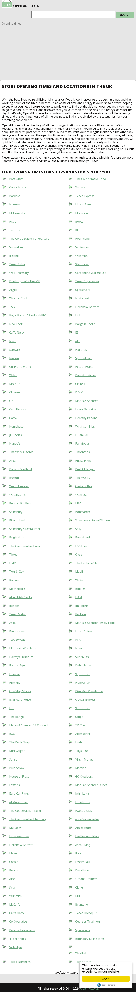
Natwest (14, 204)
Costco (13, 862)
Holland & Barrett (87, 307)
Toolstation (17, 640)
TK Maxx (81, 725)
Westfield (81, 953)
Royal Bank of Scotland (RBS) (28, 315)
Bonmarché (83, 512)
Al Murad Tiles (18, 802)
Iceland (14, 256)
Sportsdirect (83, 358)
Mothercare (17, 589)
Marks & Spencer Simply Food (95, 623)
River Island (17, 520)
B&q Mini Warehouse (89, 691)
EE (76, 332)
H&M (78, 597)
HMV (12, 563)
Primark (14, 683)
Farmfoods (82, 443)
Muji (78, 896)
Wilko (13, 375)
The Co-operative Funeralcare (29, 239)
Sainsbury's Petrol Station (92, 520)
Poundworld (83, 537)
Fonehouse (82, 802)
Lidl (77, 315)
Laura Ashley (83, 631)
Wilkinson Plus (85, 426)
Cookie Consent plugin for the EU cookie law (106, 985)
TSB (12, 307)
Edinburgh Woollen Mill (24, 281)
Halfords (81, 350)
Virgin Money (84, 759)
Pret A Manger (85, 469)
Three (13, 554)
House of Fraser (20, 776)
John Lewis (82, 793)
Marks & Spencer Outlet (91, 785)
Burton (14, 478)
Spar (12, 887)
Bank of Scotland (20, 469)
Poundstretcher (85, 375)
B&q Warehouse (20, 700)
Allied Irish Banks (20, 597)
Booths (14, 870)
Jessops (14, 606)
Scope (79, 717)
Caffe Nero (16, 332)
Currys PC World (20, 367)
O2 (11, 401)
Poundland (82, 239)
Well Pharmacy (19, 273)
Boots (79, 222)
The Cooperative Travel (25, 811)
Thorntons (82, 452)
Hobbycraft (82, 683)
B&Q (12, 734)
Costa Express (18, 187)
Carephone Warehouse (90, 273)
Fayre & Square (19, 665)
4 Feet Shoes (17, 939)
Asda (12, 461)
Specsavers (82, 290)
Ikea (78, 853)
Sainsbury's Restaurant (24, 529)
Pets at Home (84, 367)
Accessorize (83, 734)
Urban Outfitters (86, 879)
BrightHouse (17, 537)
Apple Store (83, 828)
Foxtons (14, 785)
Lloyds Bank (83, 204)
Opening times (11, 24)
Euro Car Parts (19, 793)
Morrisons (82, 213)
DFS (11, 708)
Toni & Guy (16, 571)
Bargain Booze (85, 324)
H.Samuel (81, 435)
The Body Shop (19, 742)
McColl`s (14, 384)
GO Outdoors (84, 776)
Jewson (14, 358)
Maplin (79, 571)
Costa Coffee (83, 486)
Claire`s (80, 384)
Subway (80, 187)
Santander (82, 247)
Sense (13, 759)
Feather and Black (87, 836)
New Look (16, 324)
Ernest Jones (17, 631)
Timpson (15, 230)
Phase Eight (83, 461)
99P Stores (82, 708)
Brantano (81, 904)
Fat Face (80, 614)
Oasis (79, 554)
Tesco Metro (17, 614)
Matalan (80, 768)
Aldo (12, 879)
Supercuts (82, 657)
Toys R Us (82, 751)
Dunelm (14, 674)
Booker (80, 589)
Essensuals (82, 862)
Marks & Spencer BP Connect (28, 725)
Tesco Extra (17, 264)
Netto (79, 648)
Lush (78, 742)
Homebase (16, 426)
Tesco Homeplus (86, 913)
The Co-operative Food (90, 179)
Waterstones (17, 495)
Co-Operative (18, 921)
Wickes (79, 580)
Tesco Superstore (87, 281)
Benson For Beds (20, 503)
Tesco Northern (20, 962)
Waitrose (81, 495)
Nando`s (14, 443)
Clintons (14, 392)
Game (13, 418)
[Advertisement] (68, 53)
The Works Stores (21, 452)
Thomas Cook (18, 298)
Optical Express (85, 700)
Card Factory (17, 409)
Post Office (16, 179)
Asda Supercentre (87, 819)
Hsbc (12, 222)
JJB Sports (82, 606)
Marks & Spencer (86, 401)
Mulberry (15, 828)
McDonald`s (17, 213)
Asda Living (82, 845)
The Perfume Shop (87, 563)
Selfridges (15, 947)
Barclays (14, 196)
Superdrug (16, 247)
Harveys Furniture (21, 657)
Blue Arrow (16, 768)
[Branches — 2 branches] (75, 945)
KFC (77, 230)
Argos (13, 290)
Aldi (77, 341)
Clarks (79, 887)
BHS (78, 640)
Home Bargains (85, 409)
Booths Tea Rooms (22, 930)
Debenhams (83, 665)
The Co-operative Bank (24, 546)
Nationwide (82, 298)
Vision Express (19, 486)
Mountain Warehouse (23, 648)
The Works (82, 478)
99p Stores (82, 674)
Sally (78, 529)
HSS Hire (81, 546)
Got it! (106, 979)
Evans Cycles (83, 811)
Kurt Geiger (17, 751)
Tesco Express (84, 196)
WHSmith (81, 256)
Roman (14, 580)
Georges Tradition (87, 921)
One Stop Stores (20, 691)
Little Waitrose (19, 836)
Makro (13, 853)
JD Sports (15, 435)
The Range (16, 717)
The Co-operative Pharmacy (27, 819)
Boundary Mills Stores (90, 939)
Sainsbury (15, 512)
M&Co (79, 503)
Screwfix (14, 350)
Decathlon (82, 870)
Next (12, 341)
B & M (79, 392)
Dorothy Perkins (86, 418)
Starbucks (82, 264)
